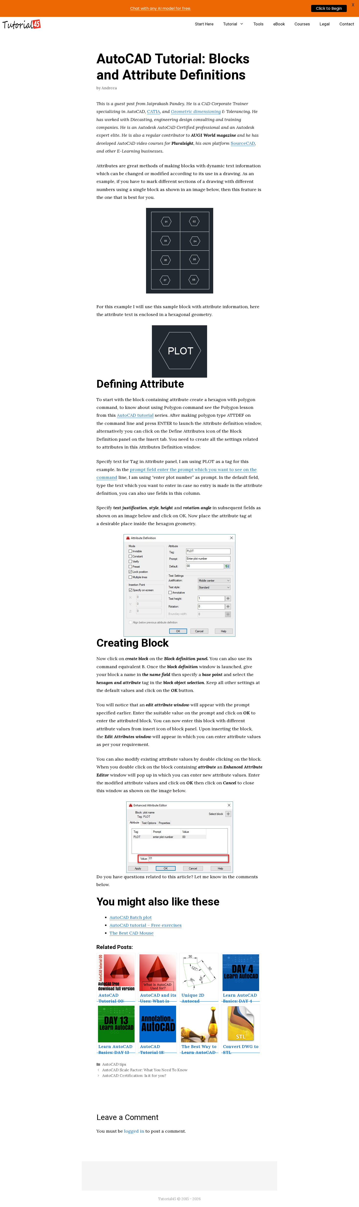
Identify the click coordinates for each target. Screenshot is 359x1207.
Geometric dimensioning (196, 111)
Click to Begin (329, 8)
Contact (346, 24)
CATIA (153, 111)
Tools (258, 24)
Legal (325, 24)
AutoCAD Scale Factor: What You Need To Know (145, 1070)
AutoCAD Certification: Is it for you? (134, 1075)
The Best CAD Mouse (132, 933)
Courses (302, 24)
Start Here (204, 24)
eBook (279, 24)
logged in (134, 1131)
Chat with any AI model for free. (160, 8)
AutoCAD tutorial (135, 415)
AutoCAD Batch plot (131, 917)
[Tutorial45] (21, 24)
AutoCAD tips (114, 1064)
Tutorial (230, 24)
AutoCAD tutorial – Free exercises (146, 925)
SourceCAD (243, 143)
